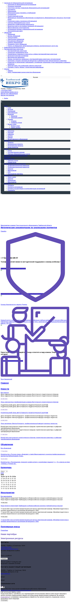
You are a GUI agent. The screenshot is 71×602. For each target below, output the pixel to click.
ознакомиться (5, 597)
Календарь (6, 467)
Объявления (7, 444)
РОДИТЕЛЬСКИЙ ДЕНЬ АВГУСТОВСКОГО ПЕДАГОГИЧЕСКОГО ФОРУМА (24, 413)
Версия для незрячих (7, 95)
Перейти (3, 231)
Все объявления (6, 448)
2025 (2, 473)
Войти (6, 98)
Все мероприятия (6, 496)
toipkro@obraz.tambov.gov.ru (9, 92)
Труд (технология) (6, 379)
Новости (5, 389)
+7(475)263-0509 (6, 90)
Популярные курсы (10, 526)
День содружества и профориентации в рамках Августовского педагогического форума (29, 402)
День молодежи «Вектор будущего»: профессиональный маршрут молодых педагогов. (29, 423)
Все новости (5, 392)
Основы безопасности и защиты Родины (14, 304)
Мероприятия (7, 492)
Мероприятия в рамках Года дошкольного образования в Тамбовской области (26, 225)
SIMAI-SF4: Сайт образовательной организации (16, 590)
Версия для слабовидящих (9, 93)
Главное (5, 383)
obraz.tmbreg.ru (5, 573)
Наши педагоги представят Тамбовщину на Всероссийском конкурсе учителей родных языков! (32, 506)
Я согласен (4, 600)
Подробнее (4, 530)
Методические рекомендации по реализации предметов (29, 227)
